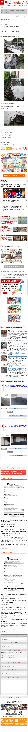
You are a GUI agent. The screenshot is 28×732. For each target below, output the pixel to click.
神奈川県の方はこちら (14, 314)
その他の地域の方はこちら (15, 322)
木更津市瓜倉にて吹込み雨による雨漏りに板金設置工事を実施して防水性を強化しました (16, 426)
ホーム (2, 5)
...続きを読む (21, 340)
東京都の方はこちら (15, 305)
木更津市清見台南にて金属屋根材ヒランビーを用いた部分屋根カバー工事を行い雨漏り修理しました (16, 387)
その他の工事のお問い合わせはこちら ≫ (14, 175)
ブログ (5, 5)
